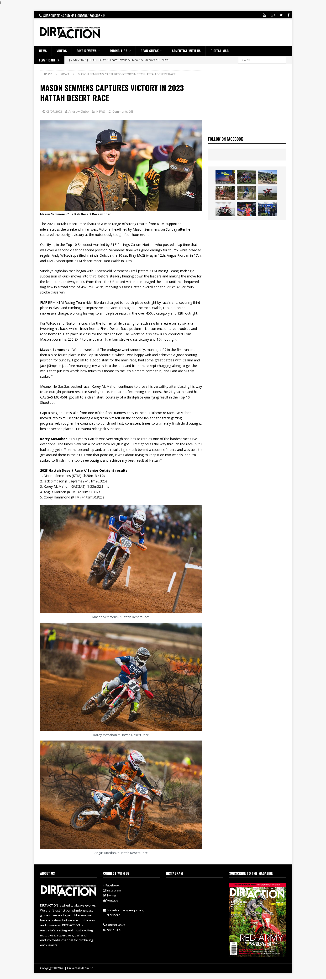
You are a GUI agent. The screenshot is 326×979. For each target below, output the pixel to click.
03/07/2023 (54, 111)
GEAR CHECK (150, 50)
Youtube (112, 900)
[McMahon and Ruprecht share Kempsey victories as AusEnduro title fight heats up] (246, 193)
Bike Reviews (87, 50)
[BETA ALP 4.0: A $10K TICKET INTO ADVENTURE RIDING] (267, 193)
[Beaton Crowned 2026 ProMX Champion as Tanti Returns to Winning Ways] (267, 209)
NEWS (43, 50)
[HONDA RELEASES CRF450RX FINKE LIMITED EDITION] (225, 209)
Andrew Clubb (78, 111)
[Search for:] (262, 59)
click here (113, 915)
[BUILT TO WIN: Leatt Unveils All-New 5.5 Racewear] (225, 177)
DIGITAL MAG (219, 50)
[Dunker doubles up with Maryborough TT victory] (246, 209)
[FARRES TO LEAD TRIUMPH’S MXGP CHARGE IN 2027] (267, 177)
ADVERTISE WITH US (186, 50)
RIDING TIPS (118, 50)
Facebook (112, 885)
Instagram (113, 890)
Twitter (111, 895)
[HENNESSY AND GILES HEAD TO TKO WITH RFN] (225, 193)
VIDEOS (62, 50)
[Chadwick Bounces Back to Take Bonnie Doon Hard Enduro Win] (246, 177)
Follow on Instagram (197, 896)
